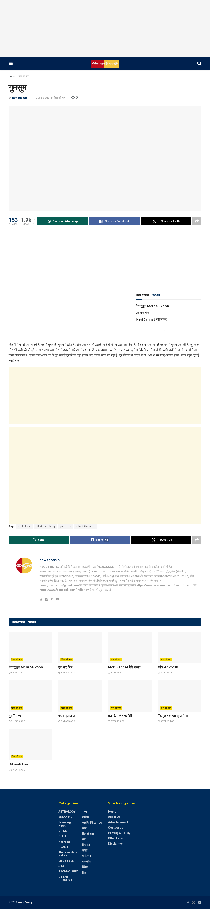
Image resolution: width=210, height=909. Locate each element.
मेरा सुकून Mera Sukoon (152, 306)
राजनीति (86, 861)
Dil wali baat (19, 764)
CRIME (62, 830)
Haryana (64, 841)
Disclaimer (115, 843)
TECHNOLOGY (68, 871)
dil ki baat (24, 526)
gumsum (65, 526)
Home (12, 76)
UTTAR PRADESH (65, 878)
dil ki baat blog (45, 526)
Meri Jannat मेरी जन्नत (151, 319)
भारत (84, 850)
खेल (84, 828)
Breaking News (64, 824)
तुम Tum (15, 716)
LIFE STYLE (66, 860)
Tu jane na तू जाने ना (173, 716)
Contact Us (115, 827)
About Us (114, 817)
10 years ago (41, 97)
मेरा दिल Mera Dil (120, 716)
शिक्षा (84, 872)
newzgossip (20, 97)
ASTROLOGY (66, 811)
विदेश (85, 867)
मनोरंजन (86, 855)
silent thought (85, 526)
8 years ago (17, 672)
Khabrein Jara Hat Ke (67, 854)
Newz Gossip (25, 902)
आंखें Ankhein (168, 667)
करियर (85, 817)
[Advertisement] (105, 28)
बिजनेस (86, 844)
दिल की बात (24, 76)
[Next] (172, 331)
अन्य (84, 811)
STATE (62, 866)
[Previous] (165, 331)
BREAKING (65, 817)
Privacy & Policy (119, 833)
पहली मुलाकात (66, 716)
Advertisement (118, 822)
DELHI (62, 836)
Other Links (116, 838)
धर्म (83, 839)
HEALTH (63, 846)
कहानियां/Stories (92, 822)
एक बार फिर (142, 313)
